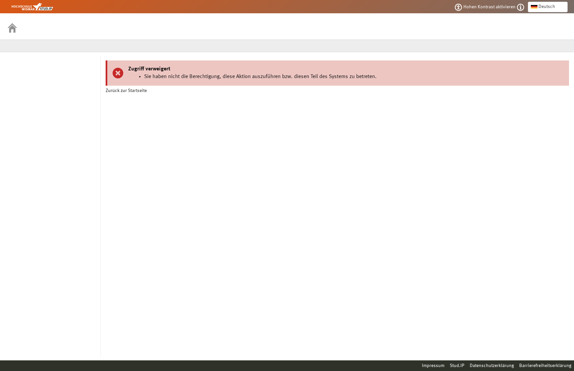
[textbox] (547, 6)
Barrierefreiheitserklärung (545, 365)
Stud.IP (457, 365)
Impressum (433, 365)
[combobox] (548, 7)
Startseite (137, 90)
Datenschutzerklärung (492, 365)
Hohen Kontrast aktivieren (489, 7)
